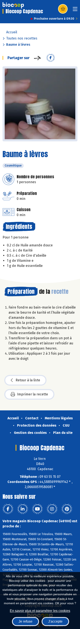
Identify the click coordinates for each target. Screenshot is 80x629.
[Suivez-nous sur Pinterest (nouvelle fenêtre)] (66, 509)
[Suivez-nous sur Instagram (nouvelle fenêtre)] (52, 509)
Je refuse (25, 621)
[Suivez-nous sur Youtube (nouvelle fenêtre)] (37, 509)
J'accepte (55, 621)
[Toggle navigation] (75, 10)
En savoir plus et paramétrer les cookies (40, 611)
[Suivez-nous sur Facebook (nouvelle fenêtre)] (8, 509)
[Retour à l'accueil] (13, 5)
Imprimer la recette (32, 394)
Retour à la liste (28, 380)
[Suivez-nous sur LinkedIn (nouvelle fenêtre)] (22, 509)
